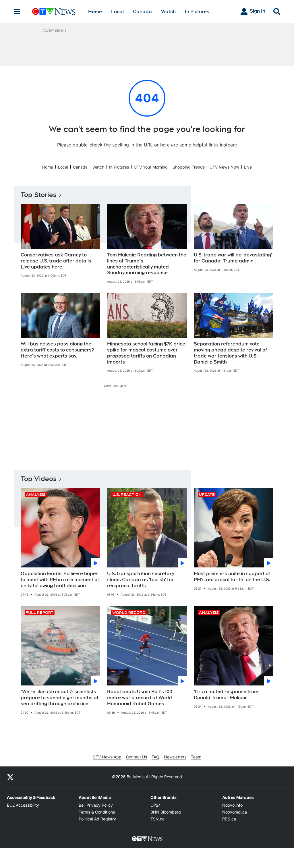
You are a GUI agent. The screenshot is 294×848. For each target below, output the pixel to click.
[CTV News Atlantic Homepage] (54, 11)
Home (95, 11)
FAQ (155, 756)
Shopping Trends (189, 167)
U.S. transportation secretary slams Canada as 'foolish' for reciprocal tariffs (140, 579)
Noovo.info (232, 805)
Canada (142, 11)
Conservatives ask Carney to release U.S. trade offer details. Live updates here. (56, 261)
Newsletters (175, 756)
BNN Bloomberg (165, 812)
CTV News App (107, 756)
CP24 (155, 805)
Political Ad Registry (97, 818)
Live (248, 167)
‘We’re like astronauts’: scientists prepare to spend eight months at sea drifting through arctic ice (59, 697)
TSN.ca (157, 818)
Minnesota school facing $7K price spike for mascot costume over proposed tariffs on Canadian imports (146, 352)
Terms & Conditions (97, 812)
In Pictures (197, 11)
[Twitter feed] (10, 776)
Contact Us (136, 756)
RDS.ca (229, 818)
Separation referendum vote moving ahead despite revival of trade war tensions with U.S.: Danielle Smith (230, 352)
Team (196, 756)
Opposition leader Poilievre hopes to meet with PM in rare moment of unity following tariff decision (60, 579)
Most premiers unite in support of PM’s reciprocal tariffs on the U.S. (232, 576)
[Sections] (17, 11)
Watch (168, 11)
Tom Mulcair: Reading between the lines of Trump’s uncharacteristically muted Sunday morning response (146, 263)
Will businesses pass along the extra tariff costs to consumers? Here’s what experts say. (57, 350)
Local (117, 11)
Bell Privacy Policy (96, 805)
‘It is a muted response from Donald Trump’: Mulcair (226, 694)
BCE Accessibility (23, 805)
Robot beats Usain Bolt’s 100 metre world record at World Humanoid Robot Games (139, 697)
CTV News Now (224, 167)
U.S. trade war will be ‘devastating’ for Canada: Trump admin (233, 258)
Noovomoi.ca (234, 812)
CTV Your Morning (151, 167)
